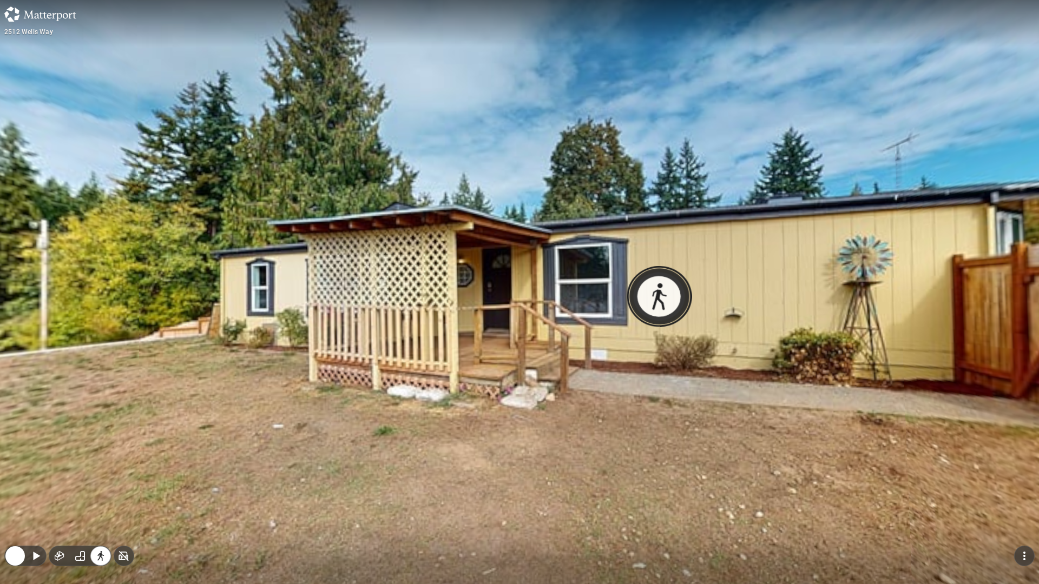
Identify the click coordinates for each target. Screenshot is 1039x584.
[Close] (15, 485)
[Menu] (1024, 485)
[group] (80, 485)
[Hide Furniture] (124, 485)
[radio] (59, 485)
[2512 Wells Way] (519, 292)
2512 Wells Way (28, 32)
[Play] (35, 485)
